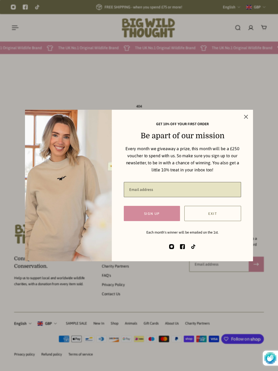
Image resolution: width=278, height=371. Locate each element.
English (20, 323)
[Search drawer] (237, 28)
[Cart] (263, 28)
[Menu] (14, 28)
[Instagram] (13, 7)
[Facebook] (25, 7)
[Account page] (250, 28)
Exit (212, 214)
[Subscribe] (256, 264)
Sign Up (152, 214)
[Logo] (148, 28)
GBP (48, 323)
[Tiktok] (37, 7)
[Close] (246, 117)
